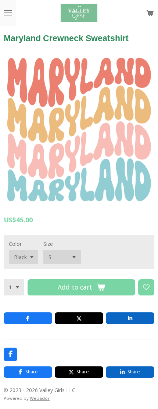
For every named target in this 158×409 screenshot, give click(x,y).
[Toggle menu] (8, 13)
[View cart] (150, 13)
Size (48, 243)
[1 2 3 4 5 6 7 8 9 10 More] (14, 287)
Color (15, 243)
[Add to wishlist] (146, 287)
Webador (40, 398)
